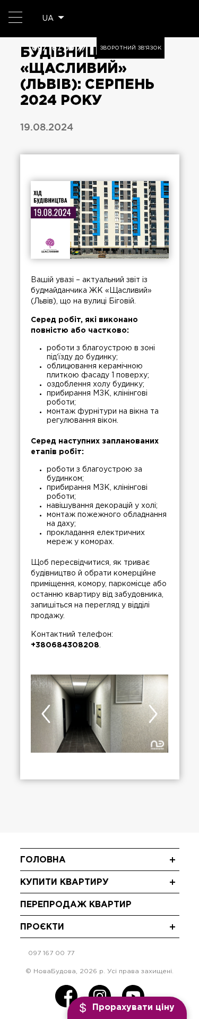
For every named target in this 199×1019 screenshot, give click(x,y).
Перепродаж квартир (76, 905)
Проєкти (42, 927)
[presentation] (46, 714)
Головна (43, 860)
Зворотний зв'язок (130, 48)
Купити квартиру (64, 882)
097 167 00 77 (59, 48)
